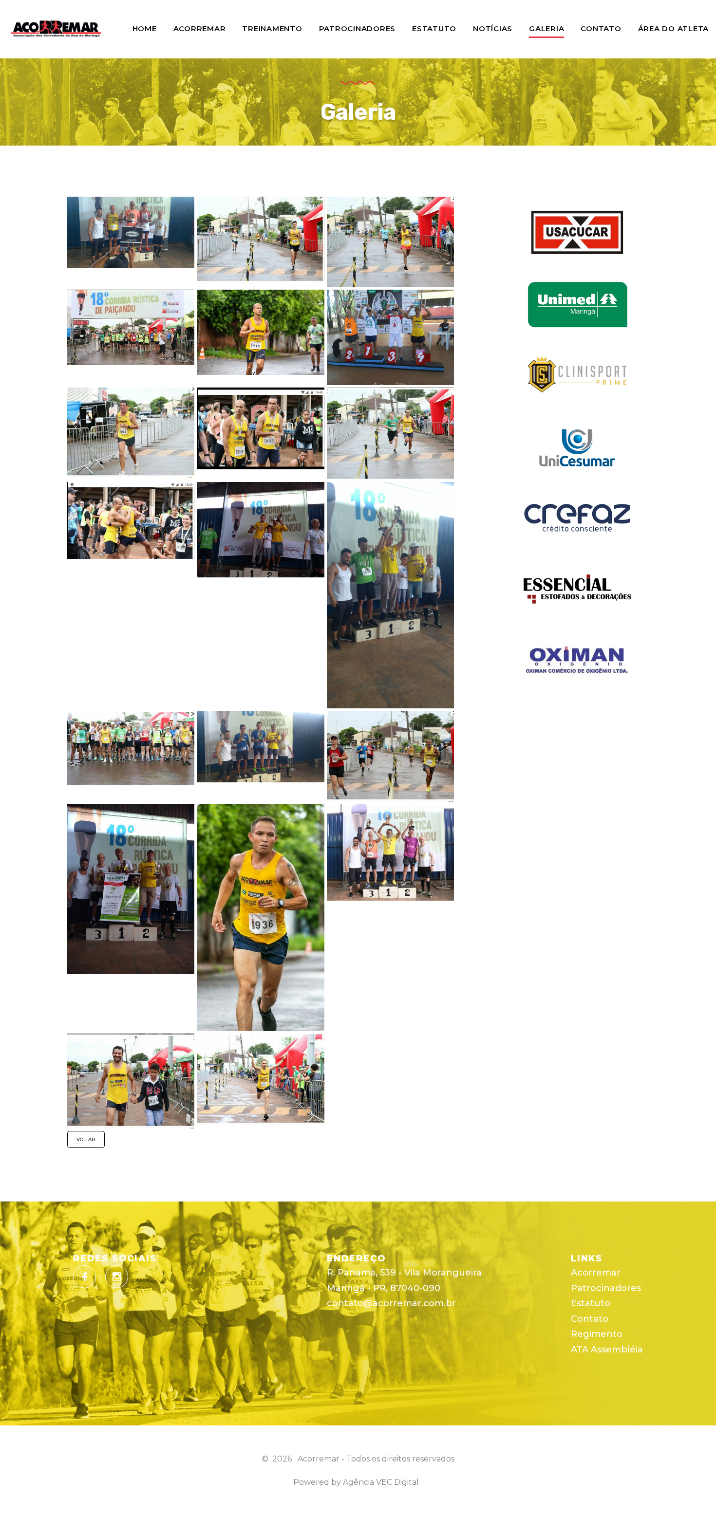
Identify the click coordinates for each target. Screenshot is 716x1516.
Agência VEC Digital (381, 1482)
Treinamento (272, 28)
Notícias (492, 28)
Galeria (546, 28)
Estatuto (434, 28)
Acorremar (199, 28)
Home (144, 28)
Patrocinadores (357, 28)
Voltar (86, 1139)
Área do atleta (673, 28)
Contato (601, 28)
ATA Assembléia (607, 1349)
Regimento (596, 1334)
